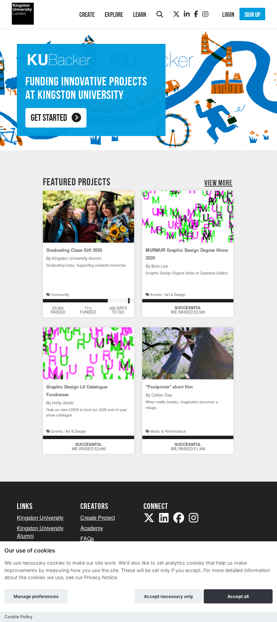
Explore (114, 14)
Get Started (49, 117)
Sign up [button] (252, 14)
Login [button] (228, 14)
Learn (139, 14)
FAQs (87, 538)
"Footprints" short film (169, 386)
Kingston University (40, 517)
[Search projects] (159, 14)
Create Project (97, 517)
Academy (91, 528)
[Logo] (39, 14)
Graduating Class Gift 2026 (74, 250)
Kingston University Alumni (40, 532)
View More (218, 183)
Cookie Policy (18, 616)
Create (87, 14)
